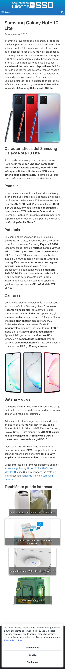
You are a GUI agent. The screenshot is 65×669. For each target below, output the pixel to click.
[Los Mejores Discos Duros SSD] (32, 4)
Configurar (32, 662)
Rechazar (32, 655)
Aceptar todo (32, 647)
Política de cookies (13, 640)
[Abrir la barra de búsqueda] (62, 12)
